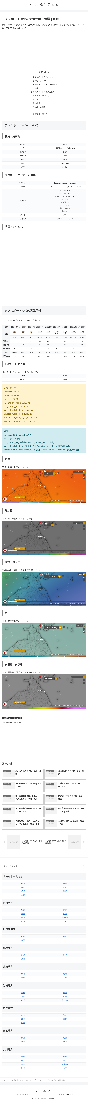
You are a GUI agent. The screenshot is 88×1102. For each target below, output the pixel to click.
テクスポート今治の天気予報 (44, 92)
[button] (84, 866)
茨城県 (23, 910)
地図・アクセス (41, 88)
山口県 (65, 1019)
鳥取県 (23, 1015)
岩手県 (23, 891)
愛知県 (65, 974)
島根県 (23, 1019)
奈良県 (65, 996)
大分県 (65, 1057)
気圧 (36, 110)
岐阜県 (23, 974)
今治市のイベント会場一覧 (12, 722)
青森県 (23, 887)
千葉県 (65, 910)
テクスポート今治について (44, 77)
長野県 (65, 936)
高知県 (65, 1042)
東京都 (65, 914)
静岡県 (23, 978)
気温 (36, 99)
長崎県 (23, 1064)
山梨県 (23, 940)
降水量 (37, 103)
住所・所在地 (40, 81)
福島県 (65, 891)
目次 (41, 72)
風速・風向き (40, 107)
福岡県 (23, 1057)
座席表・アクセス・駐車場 (46, 84)
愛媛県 (65, 1038)
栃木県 (23, 914)
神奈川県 (65, 917)
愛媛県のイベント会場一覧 (12, 718)
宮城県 (23, 895)
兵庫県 (65, 993)
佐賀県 (23, 1060)
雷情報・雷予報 (41, 114)
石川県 (23, 959)
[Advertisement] (44, 49)
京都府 (23, 996)
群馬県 (23, 917)
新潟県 (23, 936)
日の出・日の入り (42, 96)
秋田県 (65, 884)
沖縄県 (65, 1068)
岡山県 (23, 1023)
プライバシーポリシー (66, 1095)
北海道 (23, 884)
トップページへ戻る (22, 1095)
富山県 (23, 955)
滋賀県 (23, 993)
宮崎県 (65, 1060)
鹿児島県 (65, 1064)
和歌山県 (65, 1000)
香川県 (23, 1042)
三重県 (65, 978)
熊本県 (23, 1068)
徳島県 (23, 1038)
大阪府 (23, 1000)
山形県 (65, 887)
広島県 (65, 1015)
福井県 (65, 955)
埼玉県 (23, 921)
